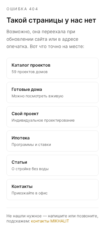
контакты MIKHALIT (50, 221)
